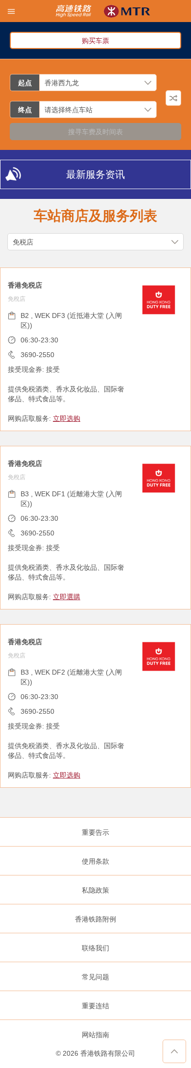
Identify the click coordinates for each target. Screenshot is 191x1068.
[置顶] (174, 1051)
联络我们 (95, 948)
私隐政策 (95, 890)
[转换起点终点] (173, 98)
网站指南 (95, 1035)
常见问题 (95, 977)
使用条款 (95, 861)
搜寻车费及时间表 (95, 132)
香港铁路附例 (95, 919)
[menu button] (11, 11)
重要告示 (95, 832)
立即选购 (66, 418)
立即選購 (66, 597)
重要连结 (95, 1006)
